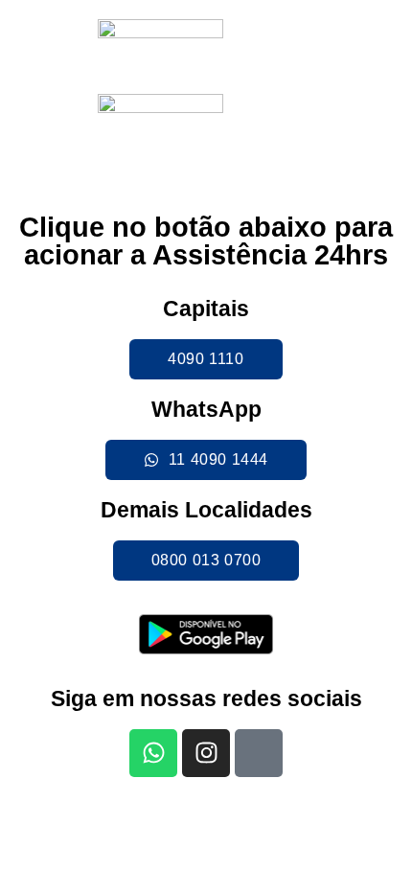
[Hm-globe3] (259, 753)
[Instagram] (206, 753)
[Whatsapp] (153, 753)
